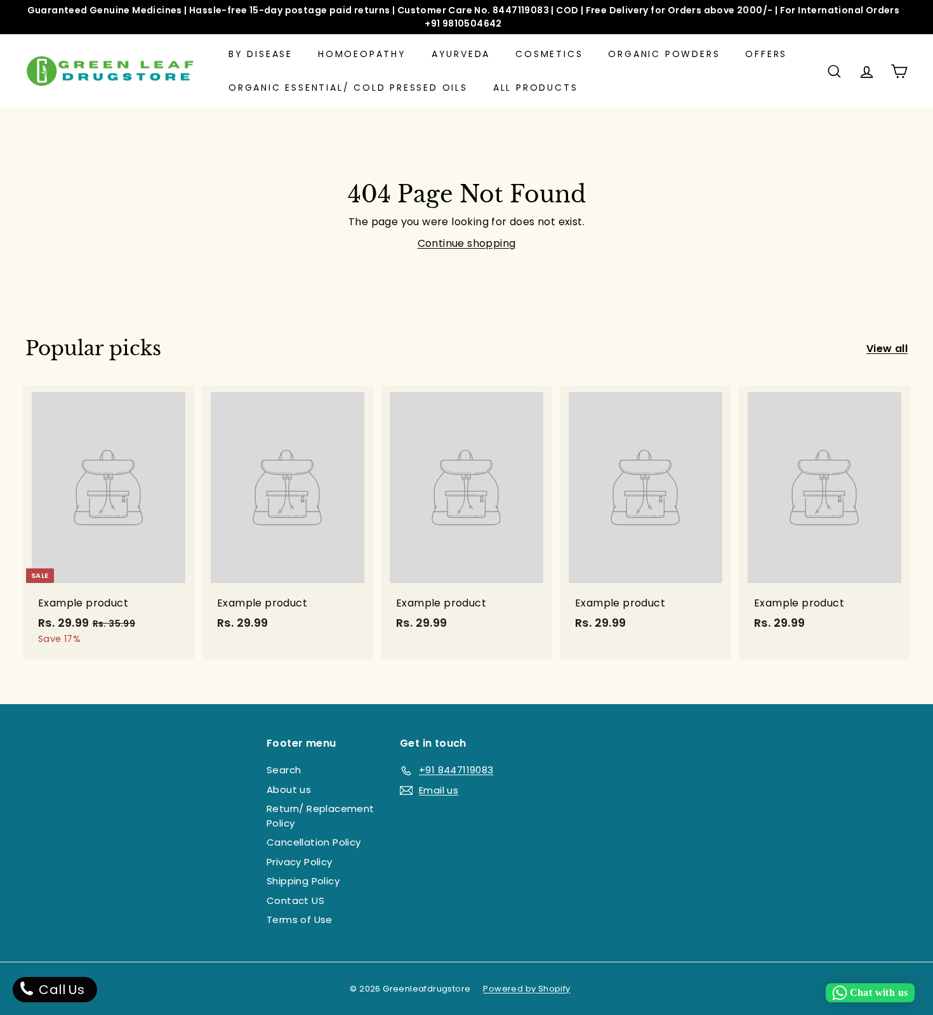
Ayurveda (461, 54)
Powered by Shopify (526, 989)
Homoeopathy (362, 54)
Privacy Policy (300, 861)
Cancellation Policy (314, 842)
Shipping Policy (303, 880)
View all (887, 348)
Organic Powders (664, 54)
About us (289, 789)
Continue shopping (467, 243)
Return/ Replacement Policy (320, 816)
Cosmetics (549, 54)
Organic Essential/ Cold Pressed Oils (348, 87)
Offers (766, 54)
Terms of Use (300, 919)
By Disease (260, 54)
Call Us (60, 990)
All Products (535, 87)
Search (284, 769)
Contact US (295, 900)
